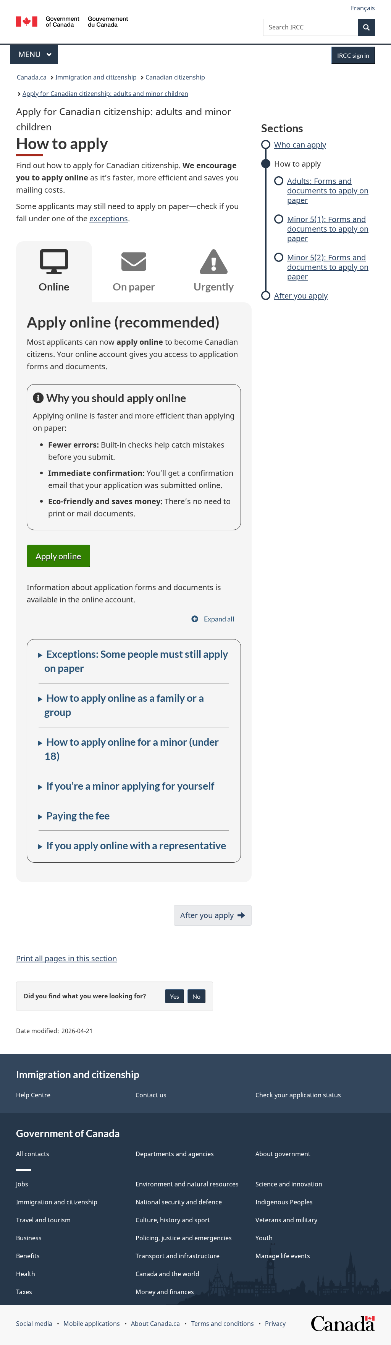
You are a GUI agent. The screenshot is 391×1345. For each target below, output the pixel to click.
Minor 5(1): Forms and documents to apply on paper (327, 228)
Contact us (151, 1095)
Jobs (22, 1184)
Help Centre (33, 1095)
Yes (174, 996)
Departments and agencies (175, 1154)
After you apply (301, 295)
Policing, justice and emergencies (184, 1238)
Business (29, 1238)
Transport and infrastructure (178, 1256)
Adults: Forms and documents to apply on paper (327, 190)
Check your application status (298, 1095)
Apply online (58, 556)
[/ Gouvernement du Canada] (72, 22)
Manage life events (282, 1256)
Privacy (275, 1323)
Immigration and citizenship (96, 77)
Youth (264, 1238)
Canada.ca (32, 77)
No (196, 996)
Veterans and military (286, 1220)
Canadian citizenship (175, 77)
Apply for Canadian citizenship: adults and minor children (105, 93)
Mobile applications (91, 1323)
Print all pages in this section (66, 958)
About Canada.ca (155, 1323)
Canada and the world (167, 1274)
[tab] (54, 273)
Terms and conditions (222, 1323)
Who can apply (300, 144)
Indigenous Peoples (284, 1202)
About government (282, 1154)
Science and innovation (288, 1184)
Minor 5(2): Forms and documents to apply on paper (327, 267)
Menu (30, 54)
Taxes (24, 1292)
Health (25, 1274)
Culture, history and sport (173, 1220)
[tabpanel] (134, 592)
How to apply (297, 164)
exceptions (108, 218)
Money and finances (165, 1292)
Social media (34, 1323)
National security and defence (179, 1202)
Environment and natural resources (187, 1184)
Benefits (28, 1256)
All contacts (32, 1154)
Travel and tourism (43, 1220)
